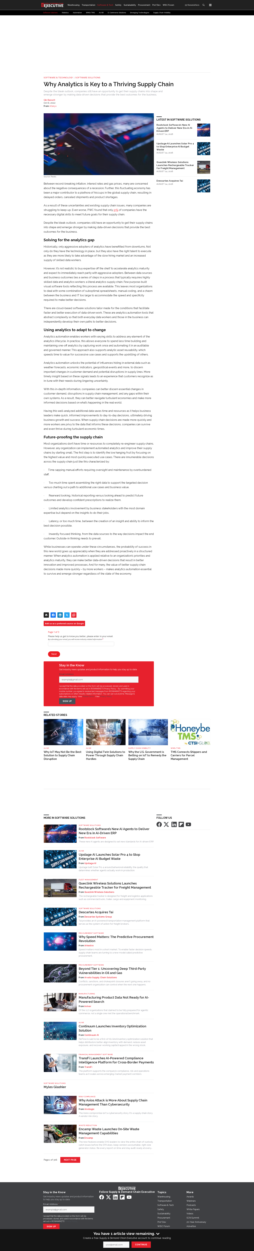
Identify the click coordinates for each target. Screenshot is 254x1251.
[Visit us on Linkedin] (174, 824)
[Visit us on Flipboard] (181, 824)
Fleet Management (88, 880)
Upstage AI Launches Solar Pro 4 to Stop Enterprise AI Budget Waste (175, 146)
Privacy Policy (106, 696)
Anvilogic (89, 1109)
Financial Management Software (96, 1054)
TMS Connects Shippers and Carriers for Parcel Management (189, 755)
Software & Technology (58, 77)
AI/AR (46, 748)
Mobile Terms (88, 696)
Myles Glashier (55, 1087)
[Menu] (210, 5)
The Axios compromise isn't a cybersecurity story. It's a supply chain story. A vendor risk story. (116, 1115)
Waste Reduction (88, 1125)
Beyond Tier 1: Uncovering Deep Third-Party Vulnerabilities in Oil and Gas (112, 971)
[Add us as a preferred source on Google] (73, 615)
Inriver (87, 1006)
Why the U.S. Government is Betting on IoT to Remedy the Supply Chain (147, 755)
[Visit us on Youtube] (188, 824)
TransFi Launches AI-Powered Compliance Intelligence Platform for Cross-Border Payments (116, 1060)
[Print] (46, 615)
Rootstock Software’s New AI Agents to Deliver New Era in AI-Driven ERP (175, 127)
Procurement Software (91, 933)
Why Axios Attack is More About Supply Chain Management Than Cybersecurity (113, 1102)
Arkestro (89, 945)
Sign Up (67, 701)
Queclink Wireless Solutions (99, 892)
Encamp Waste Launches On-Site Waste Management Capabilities (109, 1131)
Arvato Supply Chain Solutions (100, 977)
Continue (141, 1244)
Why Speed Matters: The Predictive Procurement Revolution (116, 939)
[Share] (53, 615)
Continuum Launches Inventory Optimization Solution (112, 1028)
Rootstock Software (95, 837)
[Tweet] (67, 615)
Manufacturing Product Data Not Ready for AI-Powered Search (114, 999)
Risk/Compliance (87, 1097)
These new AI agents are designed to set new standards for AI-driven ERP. (116, 841)
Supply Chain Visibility (139, 748)
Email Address (67, 674)
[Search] (203, 5)
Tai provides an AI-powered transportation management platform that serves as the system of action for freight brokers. (114, 922)
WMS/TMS (175, 748)
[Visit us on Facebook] (159, 824)
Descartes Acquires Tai (170, 180)
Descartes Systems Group (98, 917)
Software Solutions (87, 77)
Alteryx (52, 106)
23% (116, 210)
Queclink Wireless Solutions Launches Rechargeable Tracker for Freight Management (175, 165)
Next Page (70, 1160)
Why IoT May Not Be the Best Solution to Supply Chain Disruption (62, 755)
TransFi (88, 1067)
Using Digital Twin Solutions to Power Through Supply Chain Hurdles (105, 755)
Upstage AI (90, 863)
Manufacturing (87, 994)
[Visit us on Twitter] (166, 824)
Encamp (88, 1138)
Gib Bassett (49, 100)
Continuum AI (91, 1035)
